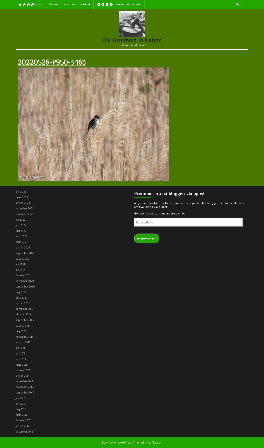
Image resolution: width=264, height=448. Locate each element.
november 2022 (25, 214)
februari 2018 (23, 370)
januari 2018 (22, 375)
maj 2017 (21, 409)
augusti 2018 (23, 342)
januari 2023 (23, 202)
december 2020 (25, 280)
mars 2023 (22, 197)
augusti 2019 (23, 325)
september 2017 (25, 392)
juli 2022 (21, 219)
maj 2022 (21, 230)
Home (38, 4)
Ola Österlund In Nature (132, 40)
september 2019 (25, 320)
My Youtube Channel (128, 4)
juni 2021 (21, 269)
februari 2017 (23, 420)
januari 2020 (23, 303)
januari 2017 (22, 425)
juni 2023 (21, 191)
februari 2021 (23, 275)
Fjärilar (69, 4)
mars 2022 (22, 241)
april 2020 (21, 297)
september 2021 (25, 253)
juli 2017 (20, 398)
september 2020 (25, 286)
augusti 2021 (23, 258)
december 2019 (24, 308)
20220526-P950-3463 (52, 61)
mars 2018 (21, 364)
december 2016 (24, 431)
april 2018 (21, 359)
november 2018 (24, 336)
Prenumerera (146, 238)
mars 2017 (21, 414)
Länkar (86, 4)
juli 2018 (20, 347)
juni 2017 (21, 403)
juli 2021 (20, 264)
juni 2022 (21, 225)
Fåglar (53, 4)
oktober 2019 (23, 314)
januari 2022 (23, 247)
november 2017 (24, 386)
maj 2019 (21, 331)
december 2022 (25, 208)
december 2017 (24, 381)
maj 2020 (21, 292)
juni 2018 (21, 353)
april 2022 (21, 236)
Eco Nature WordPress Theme (122, 442)
